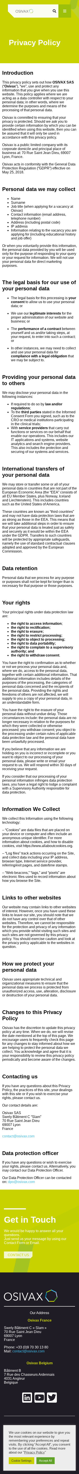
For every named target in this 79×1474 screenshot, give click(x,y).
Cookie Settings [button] (21, 1460)
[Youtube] (39, 1397)
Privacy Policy (34, 1452)
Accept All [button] (45, 1460)
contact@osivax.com (18, 1136)
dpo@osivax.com (21, 1182)
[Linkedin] (27, 1397)
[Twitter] (52, 1397)
